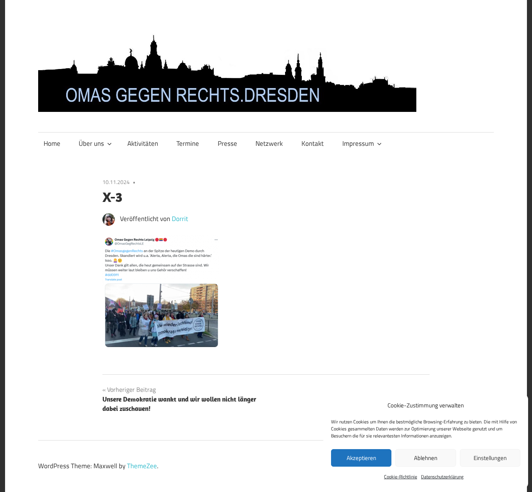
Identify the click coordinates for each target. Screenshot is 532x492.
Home (52, 143)
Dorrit (180, 219)
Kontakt (312, 143)
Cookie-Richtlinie (400, 476)
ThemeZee (142, 466)
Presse (227, 143)
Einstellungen (490, 457)
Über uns (91, 143)
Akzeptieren (361, 457)
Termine (187, 143)
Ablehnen (425, 457)
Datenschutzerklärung (442, 476)
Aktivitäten (142, 143)
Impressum (358, 143)
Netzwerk (269, 143)
